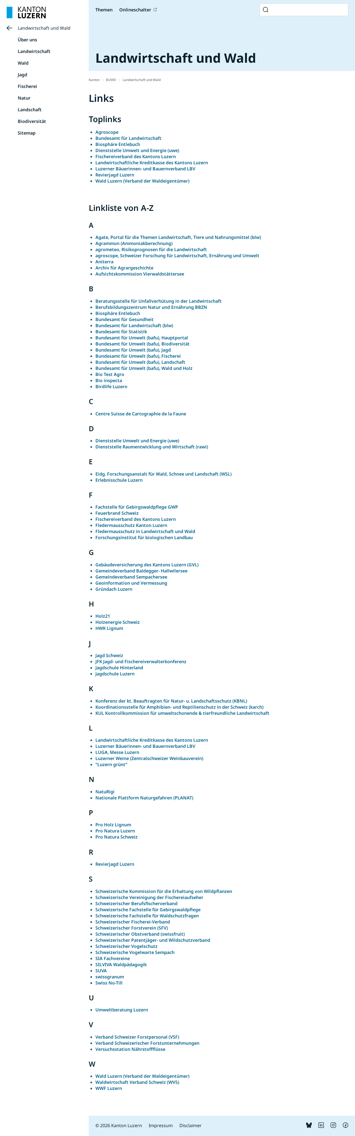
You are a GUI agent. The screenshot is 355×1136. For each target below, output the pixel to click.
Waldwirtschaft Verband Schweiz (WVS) (137, 1082)
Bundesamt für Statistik (121, 332)
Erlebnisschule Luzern (119, 480)
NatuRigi (105, 792)
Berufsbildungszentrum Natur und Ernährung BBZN (151, 307)
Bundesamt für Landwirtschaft (128, 138)
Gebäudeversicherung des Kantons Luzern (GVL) (147, 565)
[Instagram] (333, 1126)
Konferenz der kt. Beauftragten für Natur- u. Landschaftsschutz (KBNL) (171, 701)
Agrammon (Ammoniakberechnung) (134, 243)
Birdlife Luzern (111, 386)
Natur (24, 98)
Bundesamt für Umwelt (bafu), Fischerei (138, 356)
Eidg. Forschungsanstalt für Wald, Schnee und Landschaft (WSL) (163, 474)
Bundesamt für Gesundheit (124, 319)
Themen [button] (104, 10)
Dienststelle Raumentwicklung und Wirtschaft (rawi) (151, 447)
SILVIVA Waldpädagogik (121, 964)
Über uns (27, 40)
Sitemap (27, 133)
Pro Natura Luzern (115, 831)
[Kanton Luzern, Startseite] (26, 12)
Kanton (94, 79)
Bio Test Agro (109, 374)
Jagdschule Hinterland (119, 668)
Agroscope (106, 132)
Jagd (22, 75)
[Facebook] (345, 1126)
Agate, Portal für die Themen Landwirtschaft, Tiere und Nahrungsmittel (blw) (178, 237)
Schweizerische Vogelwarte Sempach (134, 952)
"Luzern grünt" (111, 764)
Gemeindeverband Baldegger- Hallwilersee (141, 571)
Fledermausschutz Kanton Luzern (131, 525)
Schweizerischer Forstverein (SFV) (131, 928)
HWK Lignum (109, 628)
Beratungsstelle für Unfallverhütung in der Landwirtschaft (158, 301)
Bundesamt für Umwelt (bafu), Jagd (133, 350)
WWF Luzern (108, 1088)
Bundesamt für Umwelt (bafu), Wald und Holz (143, 368)
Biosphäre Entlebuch (117, 144)
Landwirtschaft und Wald (44, 28)
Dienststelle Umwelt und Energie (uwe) (137, 150)
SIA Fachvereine (112, 958)
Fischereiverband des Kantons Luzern (135, 156)
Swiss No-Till (109, 983)
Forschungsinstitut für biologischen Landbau (144, 537)
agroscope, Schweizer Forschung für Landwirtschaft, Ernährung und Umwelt (177, 256)
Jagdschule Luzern (115, 674)
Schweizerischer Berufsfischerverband (136, 903)
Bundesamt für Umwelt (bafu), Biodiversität (142, 344)
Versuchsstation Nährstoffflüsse (130, 1049)
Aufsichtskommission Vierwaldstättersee (139, 274)
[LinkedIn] (321, 1126)
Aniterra (104, 262)
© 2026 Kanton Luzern (118, 1125)
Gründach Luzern (113, 589)
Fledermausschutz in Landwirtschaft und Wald (145, 531)
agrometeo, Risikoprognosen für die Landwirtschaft (151, 249)
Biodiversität (32, 121)
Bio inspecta (108, 380)
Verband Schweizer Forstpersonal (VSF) (137, 1037)
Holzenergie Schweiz (117, 622)
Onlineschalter (135, 10)
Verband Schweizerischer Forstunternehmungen (147, 1043)
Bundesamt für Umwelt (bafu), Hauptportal (141, 338)
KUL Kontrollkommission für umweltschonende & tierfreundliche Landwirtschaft (182, 713)
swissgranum (109, 977)
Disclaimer (190, 1125)
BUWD (111, 79)
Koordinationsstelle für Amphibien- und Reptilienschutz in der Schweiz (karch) (179, 707)
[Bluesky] (309, 1126)
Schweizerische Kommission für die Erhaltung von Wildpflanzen (163, 891)
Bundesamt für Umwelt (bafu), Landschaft (140, 362)
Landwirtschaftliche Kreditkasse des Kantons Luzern (151, 163)
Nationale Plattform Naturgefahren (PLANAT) (144, 798)
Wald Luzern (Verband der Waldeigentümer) (142, 181)
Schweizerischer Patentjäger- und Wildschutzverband (152, 940)
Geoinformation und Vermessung (131, 583)
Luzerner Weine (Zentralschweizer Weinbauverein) (149, 758)
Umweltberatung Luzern (121, 1010)
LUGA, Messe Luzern (117, 752)
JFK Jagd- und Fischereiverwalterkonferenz (140, 661)
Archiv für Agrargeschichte (124, 268)
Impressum (161, 1125)
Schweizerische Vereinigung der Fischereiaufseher (149, 897)
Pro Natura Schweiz (116, 837)
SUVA (101, 971)
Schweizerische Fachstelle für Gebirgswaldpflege (148, 910)
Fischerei (27, 86)
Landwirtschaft (34, 51)
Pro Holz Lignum (113, 825)
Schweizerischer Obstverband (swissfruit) (140, 934)
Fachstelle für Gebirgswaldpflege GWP (136, 507)
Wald (23, 63)
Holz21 (102, 616)
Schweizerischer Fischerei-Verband (132, 922)
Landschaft (30, 110)
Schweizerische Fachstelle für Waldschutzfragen (147, 916)
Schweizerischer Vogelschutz (126, 946)
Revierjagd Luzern (114, 175)
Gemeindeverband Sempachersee (131, 577)
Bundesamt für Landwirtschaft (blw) (134, 325)
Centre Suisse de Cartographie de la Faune (140, 414)
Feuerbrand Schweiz (117, 513)
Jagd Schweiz (109, 655)
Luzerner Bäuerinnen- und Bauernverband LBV (145, 169)
